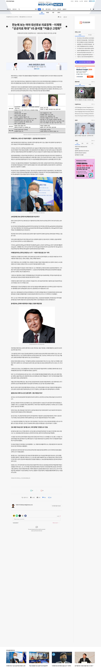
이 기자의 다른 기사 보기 (56, 506)
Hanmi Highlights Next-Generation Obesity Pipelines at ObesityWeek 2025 (85, 111)
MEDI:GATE (92, 1)
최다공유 (90, 34)
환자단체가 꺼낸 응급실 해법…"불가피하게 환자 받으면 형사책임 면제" (86, 40)
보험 (53, 12)
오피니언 (59, 9)
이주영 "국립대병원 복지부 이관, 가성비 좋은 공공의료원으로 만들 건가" (86, 46)
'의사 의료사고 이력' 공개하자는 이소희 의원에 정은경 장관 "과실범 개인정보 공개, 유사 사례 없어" (86, 38)
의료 (36, 9)
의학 (43, 9)
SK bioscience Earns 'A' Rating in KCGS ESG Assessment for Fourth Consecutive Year (85, 113)
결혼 (82, 143)
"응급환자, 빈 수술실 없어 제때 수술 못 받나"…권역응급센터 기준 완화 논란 (86, 54)
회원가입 (76, 1)
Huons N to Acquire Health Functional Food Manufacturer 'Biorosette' (85, 115)
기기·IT (54, 9)
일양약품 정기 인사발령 (79, 155)
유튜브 (58, 12)
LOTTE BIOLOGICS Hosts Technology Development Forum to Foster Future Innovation (85, 109)
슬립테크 (64, 9)
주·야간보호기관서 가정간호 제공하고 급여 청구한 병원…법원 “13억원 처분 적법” (86, 48)
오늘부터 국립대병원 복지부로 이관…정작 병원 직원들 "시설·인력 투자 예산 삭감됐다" (86, 50)
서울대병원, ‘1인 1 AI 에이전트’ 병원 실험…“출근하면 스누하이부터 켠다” (86, 44)
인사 (77, 143)
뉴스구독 (81, 1)
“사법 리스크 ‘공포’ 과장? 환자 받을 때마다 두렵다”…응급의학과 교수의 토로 (86, 56)
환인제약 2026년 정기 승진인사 (80, 152)
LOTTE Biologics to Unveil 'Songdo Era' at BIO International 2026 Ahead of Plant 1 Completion (85, 107)
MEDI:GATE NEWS (50, 4)
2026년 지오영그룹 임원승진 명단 (81, 146)
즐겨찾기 (86, 1)
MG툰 (90, 84)
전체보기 (92, 81)
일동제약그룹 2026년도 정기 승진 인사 (82, 150)
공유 (66, 17)
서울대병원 (77, 148)
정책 (39, 9)
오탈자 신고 (25, 497)
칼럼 (80, 84)
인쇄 (39, 497)
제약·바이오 (48, 9)
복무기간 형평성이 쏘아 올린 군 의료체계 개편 (85, 42)
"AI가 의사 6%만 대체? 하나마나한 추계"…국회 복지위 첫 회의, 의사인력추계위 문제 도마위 (86, 52)
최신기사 (14, 9)
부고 (92, 143)
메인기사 (9, 9)
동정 (87, 143)
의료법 (47, 12)
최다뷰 (80, 34)
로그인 (72, 1)
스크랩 (33, 497)
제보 (60, 17)
